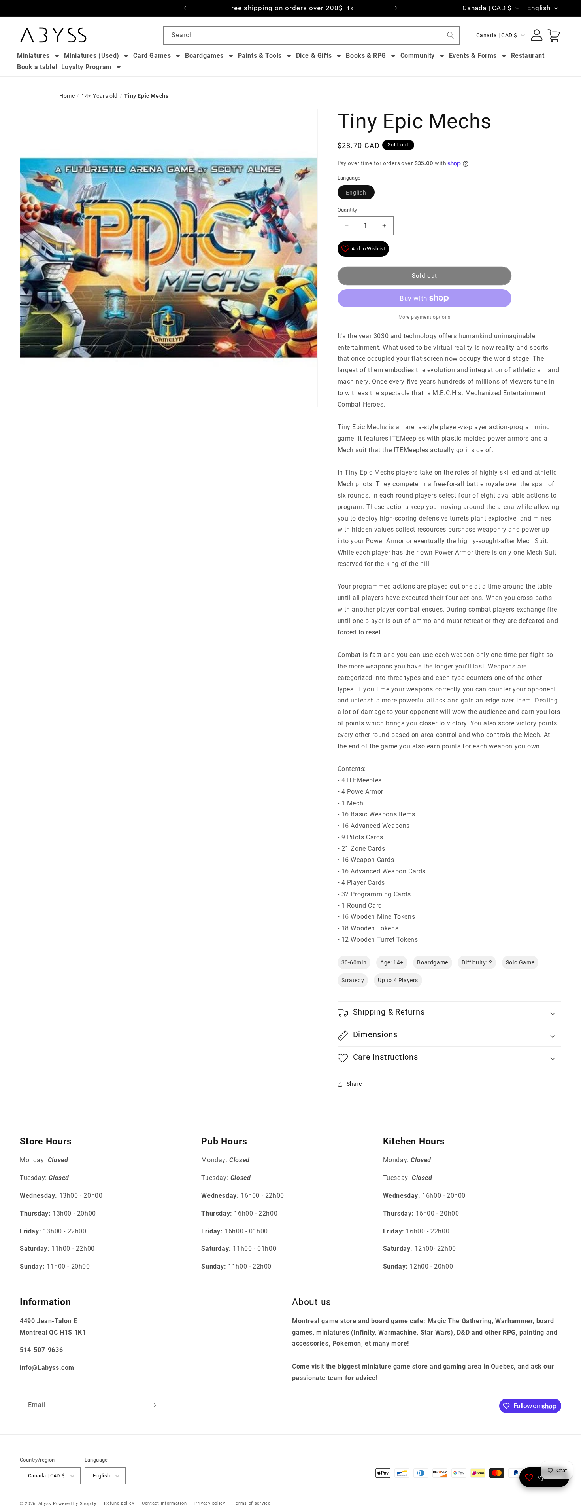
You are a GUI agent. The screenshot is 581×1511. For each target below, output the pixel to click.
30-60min (354, 962)
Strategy (352, 980)
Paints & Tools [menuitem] (260, 55)
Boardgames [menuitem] (204, 55)
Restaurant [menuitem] (528, 55)
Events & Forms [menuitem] (473, 55)
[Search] (450, 35)
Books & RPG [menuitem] (366, 55)
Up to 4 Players (398, 980)
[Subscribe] (153, 1405)
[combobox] (311, 35)
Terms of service (251, 1503)
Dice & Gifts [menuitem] (314, 55)
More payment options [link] (424, 317)
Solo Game (520, 962)
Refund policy (119, 1503)
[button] (450, 1013)
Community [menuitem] (417, 55)
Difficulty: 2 (477, 962)
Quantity (347, 210)
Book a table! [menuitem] (37, 67)
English (356, 192)
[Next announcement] (396, 7)
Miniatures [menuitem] (33, 55)
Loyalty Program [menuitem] (86, 67)
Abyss (45, 1503)
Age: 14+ (392, 962)
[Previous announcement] (185, 7)
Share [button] (354, 1084)
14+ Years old (99, 96)
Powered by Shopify (74, 1503)
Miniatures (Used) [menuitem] (91, 55)
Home (67, 96)
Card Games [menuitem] (152, 55)
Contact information (164, 1503)
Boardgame (432, 962)
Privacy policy (209, 1503)
